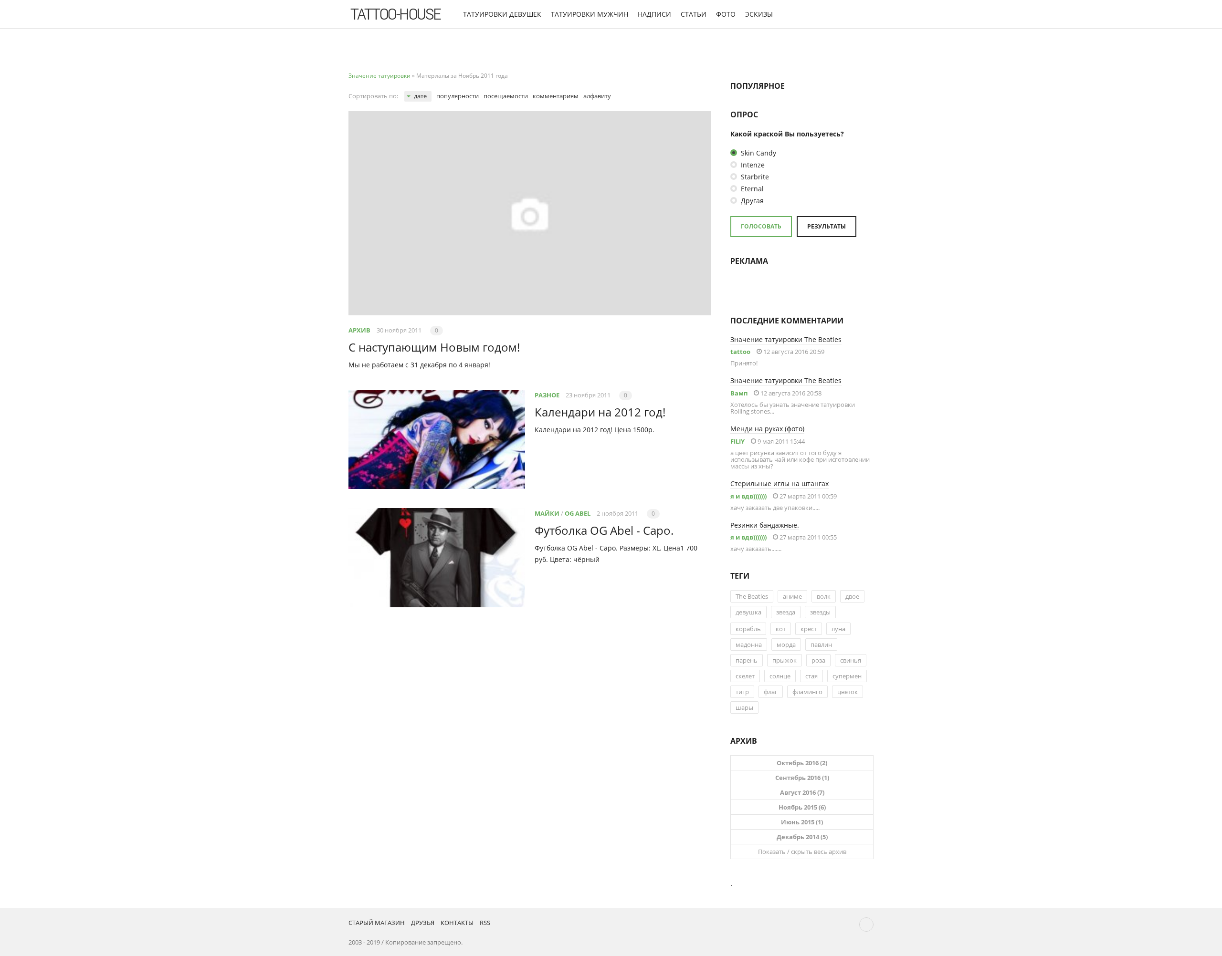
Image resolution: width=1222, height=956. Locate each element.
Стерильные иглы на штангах (779, 483)
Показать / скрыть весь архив (802, 851)
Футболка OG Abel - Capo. (604, 530)
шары (744, 707)
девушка (748, 612)
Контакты (457, 922)
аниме (792, 596)
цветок (847, 691)
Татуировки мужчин (589, 14)
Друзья (422, 922)
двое (852, 596)
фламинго (807, 691)
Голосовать (761, 226)
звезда (785, 612)
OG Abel (577, 513)
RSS (485, 922)
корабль (748, 628)
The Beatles (752, 596)
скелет (745, 676)
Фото (726, 14)
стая (811, 676)
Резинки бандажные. (764, 525)
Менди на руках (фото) (767, 428)
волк (824, 596)
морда (786, 644)
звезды (820, 612)
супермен (847, 676)
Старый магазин (376, 922)
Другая (751, 200)
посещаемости (506, 96)
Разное (547, 395)
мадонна (749, 644)
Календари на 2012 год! (600, 412)
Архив (359, 330)
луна (838, 628)
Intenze (752, 164)
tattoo (740, 351)
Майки (547, 513)
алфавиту (597, 96)
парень (747, 660)
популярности (457, 96)
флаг (771, 691)
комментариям (556, 96)
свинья (850, 660)
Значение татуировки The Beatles (786, 339)
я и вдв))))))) (748, 496)
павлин (821, 644)
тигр (742, 691)
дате (420, 96)
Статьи (693, 14)
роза (818, 660)
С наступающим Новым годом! (434, 347)
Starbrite (754, 176)
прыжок (784, 660)
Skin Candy (757, 152)
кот (781, 628)
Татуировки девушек (502, 14)
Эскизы (759, 14)
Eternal (751, 188)
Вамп (739, 393)
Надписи (654, 14)
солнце (779, 676)
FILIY (737, 441)
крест (809, 628)
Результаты (826, 226)
